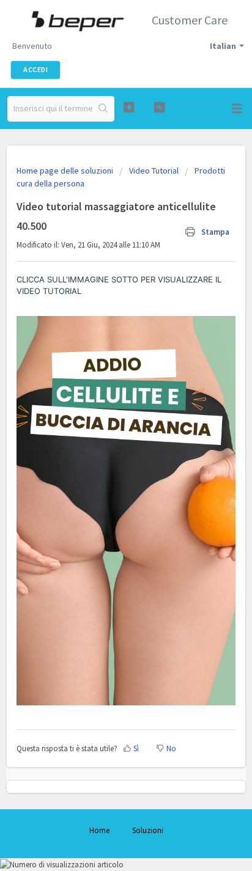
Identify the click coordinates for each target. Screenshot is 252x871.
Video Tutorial (154, 170)
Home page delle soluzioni (66, 170)
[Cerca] (103, 109)
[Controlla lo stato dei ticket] (159, 107)
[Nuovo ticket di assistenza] (129, 107)
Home (99, 830)
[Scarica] (103, 431)
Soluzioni (147, 830)
